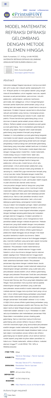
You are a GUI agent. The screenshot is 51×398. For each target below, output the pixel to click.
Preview (31, 73)
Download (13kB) (21, 73)
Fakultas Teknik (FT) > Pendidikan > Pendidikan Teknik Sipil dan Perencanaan (29, 365)
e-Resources (43, 10)
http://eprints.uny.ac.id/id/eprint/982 (30, 385)
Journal (32, 10)
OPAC (25, 10)
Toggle (5, 5)
